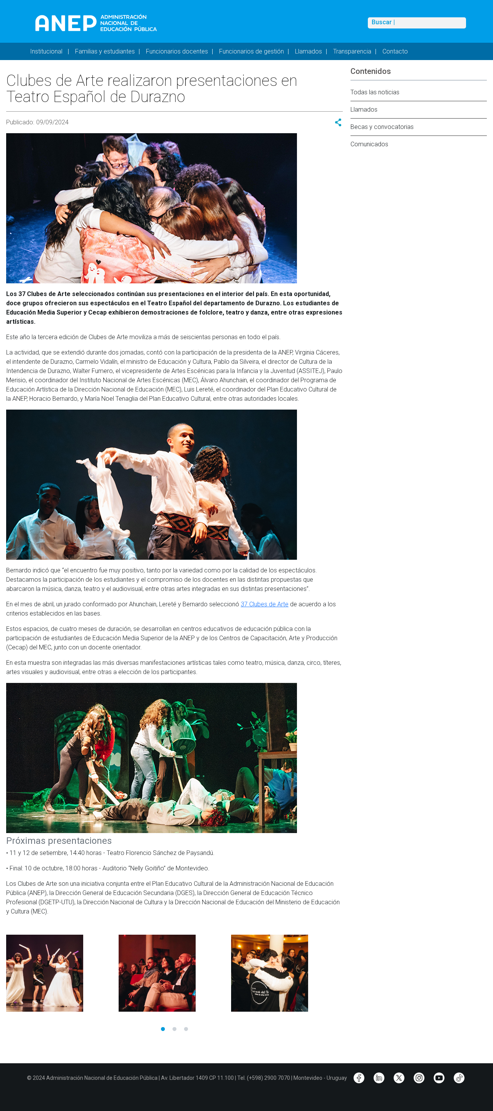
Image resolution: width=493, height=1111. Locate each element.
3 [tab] (186, 1029)
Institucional (47, 51)
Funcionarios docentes (177, 51)
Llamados (308, 51)
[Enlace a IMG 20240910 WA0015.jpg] (283, 973)
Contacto (395, 51)
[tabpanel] (58, 973)
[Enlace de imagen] (95, 22)
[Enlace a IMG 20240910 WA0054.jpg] (171, 973)
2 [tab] (174, 1029)
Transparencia (352, 51)
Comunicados (369, 144)
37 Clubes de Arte (264, 604)
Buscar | (383, 22)
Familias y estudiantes (105, 51)
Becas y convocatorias (382, 127)
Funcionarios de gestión (251, 51)
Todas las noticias (374, 92)
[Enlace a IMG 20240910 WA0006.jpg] (58, 973)
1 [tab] (163, 1029)
